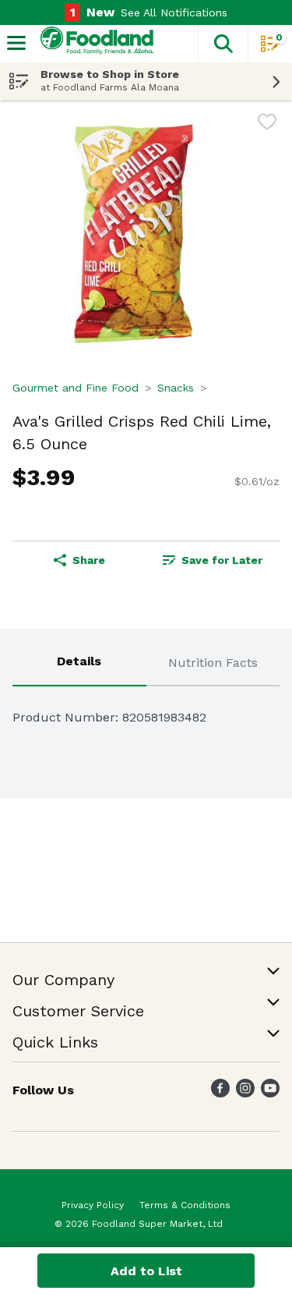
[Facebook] (220, 1093)
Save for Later (221, 560)
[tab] (79, 663)
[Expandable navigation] (16, 42)
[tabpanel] (146, 711)
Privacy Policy (93, 1205)
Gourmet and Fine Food (75, 387)
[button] (223, 43)
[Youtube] (270, 1093)
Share (88, 560)
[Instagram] (245, 1093)
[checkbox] (267, 124)
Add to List (146, 1271)
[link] (213, 560)
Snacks (175, 387)
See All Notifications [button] (174, 12)
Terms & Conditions (184, 1205)
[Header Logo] (93, 44)
